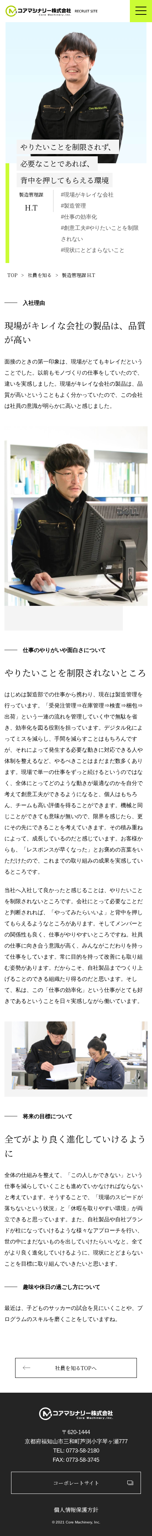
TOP (12, 275)
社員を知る (40, 275)
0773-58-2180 (82, 1450)
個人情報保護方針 (76, 1509)
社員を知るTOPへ (76, 1368)
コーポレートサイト (76, 1482)
